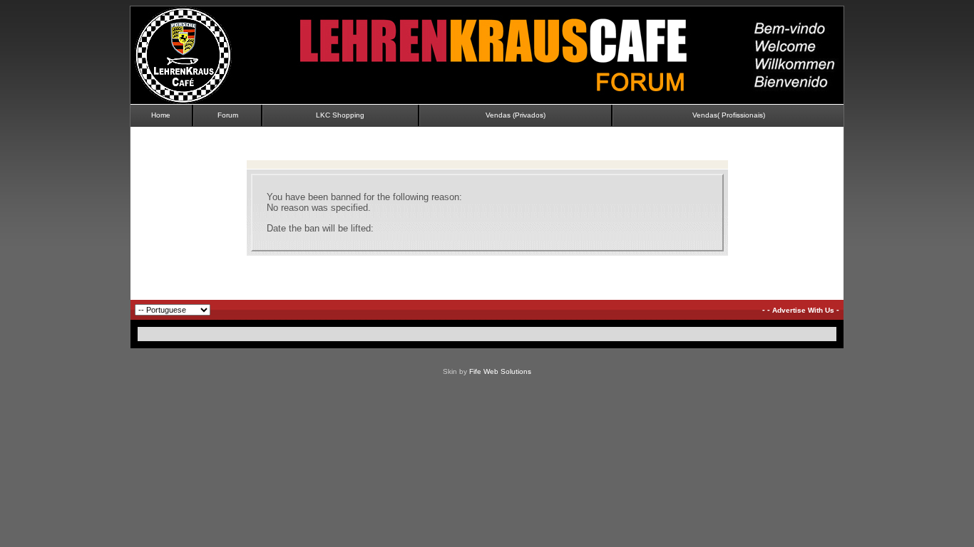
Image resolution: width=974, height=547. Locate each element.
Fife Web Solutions (500, 371)
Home (160, 115)
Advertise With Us (803, 310)
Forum (227, 115)
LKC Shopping (340, 115)
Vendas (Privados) (515, 115)
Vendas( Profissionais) (728, 115)
